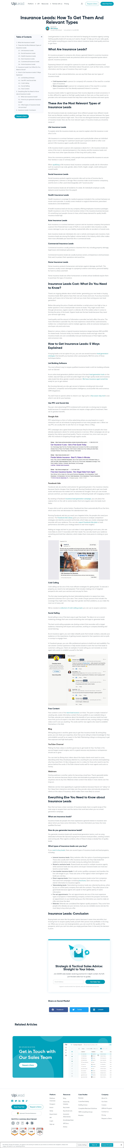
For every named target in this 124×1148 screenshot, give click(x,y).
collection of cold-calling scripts (71, 608)
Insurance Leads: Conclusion (27, 110)
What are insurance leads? (29, 97)
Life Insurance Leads (27, 50)
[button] (31, 4)
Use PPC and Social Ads (28, 80)
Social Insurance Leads (28, 53)
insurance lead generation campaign (78, 499)
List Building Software (27, 78)
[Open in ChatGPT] (13, 1123)
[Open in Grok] (17, 1123)
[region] (62, 1145)
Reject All (94, 1145)
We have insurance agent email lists (95, 379)
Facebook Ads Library (65, 518)
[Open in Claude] (32, 1123)
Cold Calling (25, 83)
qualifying (56, 165)
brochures (82, 880)
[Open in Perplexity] (22, 1123)
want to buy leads (58, 850)
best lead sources (73, 713)
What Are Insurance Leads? (26, 42)
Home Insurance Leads (28, 64)
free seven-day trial (98, 396)
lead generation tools (96, 374)
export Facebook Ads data (88, 522)
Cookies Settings (82, 1145)
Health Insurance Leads (28, 56)
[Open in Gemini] (27, 1123)
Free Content (25, 88)
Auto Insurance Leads (28, 59)
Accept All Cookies (107, 1145)
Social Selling (25, 86)
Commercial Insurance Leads (30, 61)
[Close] (121, 1145)
